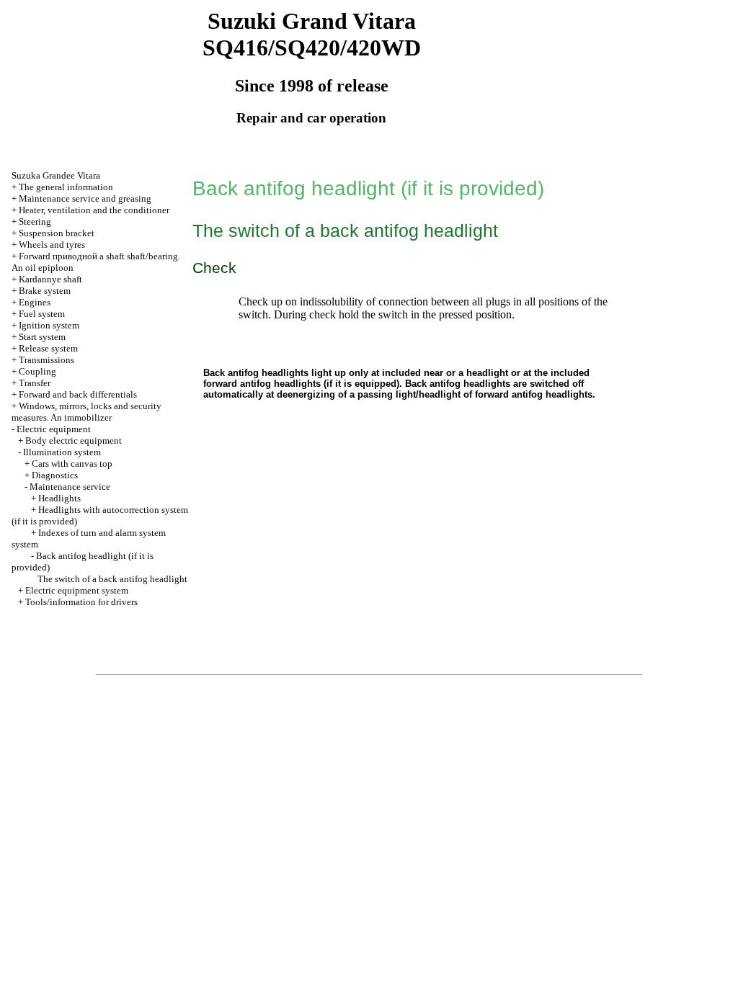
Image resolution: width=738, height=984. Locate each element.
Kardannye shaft (50, 279)
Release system (48, 348)
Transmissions (46, 359)
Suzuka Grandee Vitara (56, 175)
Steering (35, 221)
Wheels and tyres (52, 244)
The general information (66, 187)
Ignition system (49, 325)
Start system (42, 336)
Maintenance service (70, 486)
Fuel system (42, 313)
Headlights (59, 498)
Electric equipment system (76, 590)
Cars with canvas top (72, 463)
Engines (34, 302)
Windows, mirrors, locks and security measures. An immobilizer (86, 412)
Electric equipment (54, 429)
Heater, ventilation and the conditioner (94, 210)
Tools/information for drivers (81, 601)
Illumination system (62, 452)
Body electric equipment (73, 440)
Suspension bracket (56, 233)
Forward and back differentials (78, 394)
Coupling (37, 371)
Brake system (45, 290)
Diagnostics (55, 475)
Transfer (34, 382)
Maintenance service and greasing (85, 198)
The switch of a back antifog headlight (112, 578)
